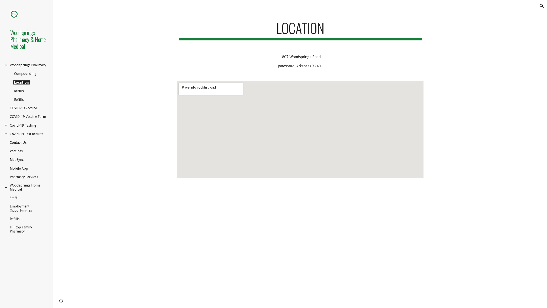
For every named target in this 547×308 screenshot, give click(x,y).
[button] (542, 6)
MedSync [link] (17, 160)
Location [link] (21, 82)
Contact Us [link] (18, 143)
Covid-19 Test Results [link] (26, 134)
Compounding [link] (25, 74)
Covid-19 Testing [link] (23, 125)
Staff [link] (13, 198)
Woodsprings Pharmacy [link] (28, 65)
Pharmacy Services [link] (24, 177)
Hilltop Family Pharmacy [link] (21, 229)
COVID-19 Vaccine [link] (23, 108)
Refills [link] (19, 91)
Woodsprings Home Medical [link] (25, 187)
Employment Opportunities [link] (21, 208)
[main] (300, 30)
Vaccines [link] (16, 151)
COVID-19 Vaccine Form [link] (28, 117)
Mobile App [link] (19, 168)
